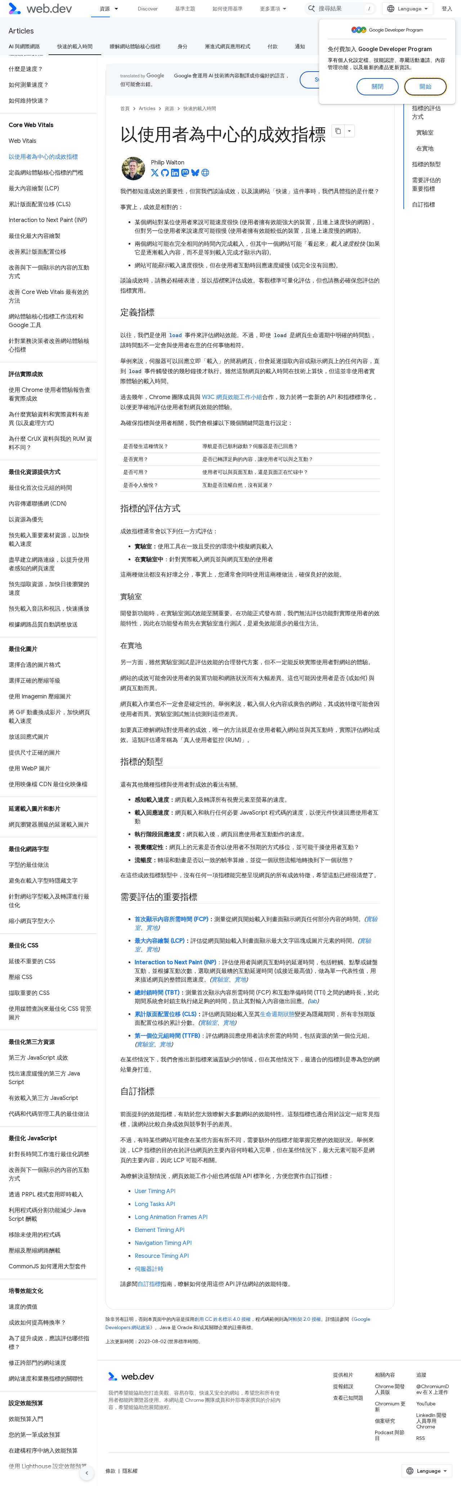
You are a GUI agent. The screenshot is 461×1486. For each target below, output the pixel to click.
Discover (148, 8)
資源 (105, 8)
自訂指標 (149, 1284)
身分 (183, 46)
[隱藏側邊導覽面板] (87, 1473)
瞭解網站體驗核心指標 (135, 46)
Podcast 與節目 (389, 1435)
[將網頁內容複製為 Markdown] (338, 131)
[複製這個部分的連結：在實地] (148, 646)
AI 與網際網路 (24, 46)
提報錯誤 (343, 1386)
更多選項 (270, 8)
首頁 (125, 108)
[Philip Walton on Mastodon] (185, 175)
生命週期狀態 (277, 1014)
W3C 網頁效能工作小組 (232, 397)
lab (313, 1001)
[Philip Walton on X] (155, 175)
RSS (420, 1438)
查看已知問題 (348, 1398)
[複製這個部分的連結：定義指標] (161, 313)
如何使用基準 (227, 8)
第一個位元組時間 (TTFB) (167, 1035)
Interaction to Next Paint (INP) (175, 962)
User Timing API (155, 1191)
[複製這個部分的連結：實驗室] (148, 597)
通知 (300, 46)
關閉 (378, 86)
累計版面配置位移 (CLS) (166, 1014)
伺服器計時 (149, 1269)
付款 (273, 46)
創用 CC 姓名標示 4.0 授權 (222, 1319)
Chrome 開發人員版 (390, 1389)
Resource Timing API (162, 1256)
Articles (21, 31)
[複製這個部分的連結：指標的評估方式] (186, 509)
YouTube (425, 1403)
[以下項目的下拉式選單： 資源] (119, 8)
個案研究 (385, 1421)
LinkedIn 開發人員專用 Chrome (431, 1421)
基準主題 (185, 8)
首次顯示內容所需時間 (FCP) (172, 919)
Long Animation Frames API (171, 1217)
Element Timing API (159, 1230)
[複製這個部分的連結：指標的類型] (169, 762)
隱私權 (130, 1471)
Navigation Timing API (163, 1243)
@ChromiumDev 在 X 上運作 (432, 1389)
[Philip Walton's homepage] (205, 175)
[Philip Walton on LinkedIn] (175, 175)
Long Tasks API (155, 1204)
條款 (111, 1471)
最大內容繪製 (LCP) (160, 940)
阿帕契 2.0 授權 (304, 1319)
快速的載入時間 (75, 46)
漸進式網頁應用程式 (227, 46)
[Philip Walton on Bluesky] (195, 175)
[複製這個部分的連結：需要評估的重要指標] (203, 897)
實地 (152, 928)
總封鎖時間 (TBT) (157, 992)
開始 (425, 86)
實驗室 (220, 979)
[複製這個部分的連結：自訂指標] (161, 1092)
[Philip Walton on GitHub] (165, 175)
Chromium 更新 (390, 1406)
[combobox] (340, 8)
